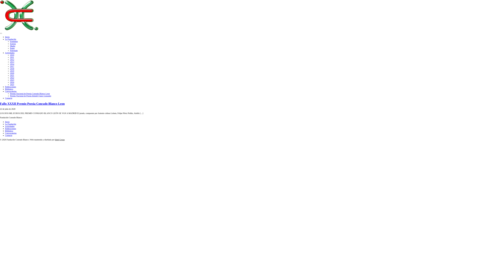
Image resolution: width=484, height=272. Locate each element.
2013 (12, 62)
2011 (12, 57)
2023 (12, 80)
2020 (12, 73)
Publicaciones (10, 87)
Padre (12, 48)
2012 (12, 60)
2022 (12, 78)
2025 (12, 84)
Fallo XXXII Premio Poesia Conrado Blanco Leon (32, 103)
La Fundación (10, 39)
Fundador (14, 41)
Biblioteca (9, 89)
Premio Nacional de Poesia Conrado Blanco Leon (30, 94)
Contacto (8, 98)
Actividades (9, 53)
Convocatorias (11, 91)
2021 (12, 75)
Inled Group (60, 140)
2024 (12, 82)
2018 (12, 69)
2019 (12, 71)
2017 (12, 66)
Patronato (14, 50)
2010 (12, 55)
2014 (12, 64)
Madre (12, 46)
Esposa (13, 44)
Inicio (7, 37)
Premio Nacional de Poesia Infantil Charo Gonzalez (30, 96)
